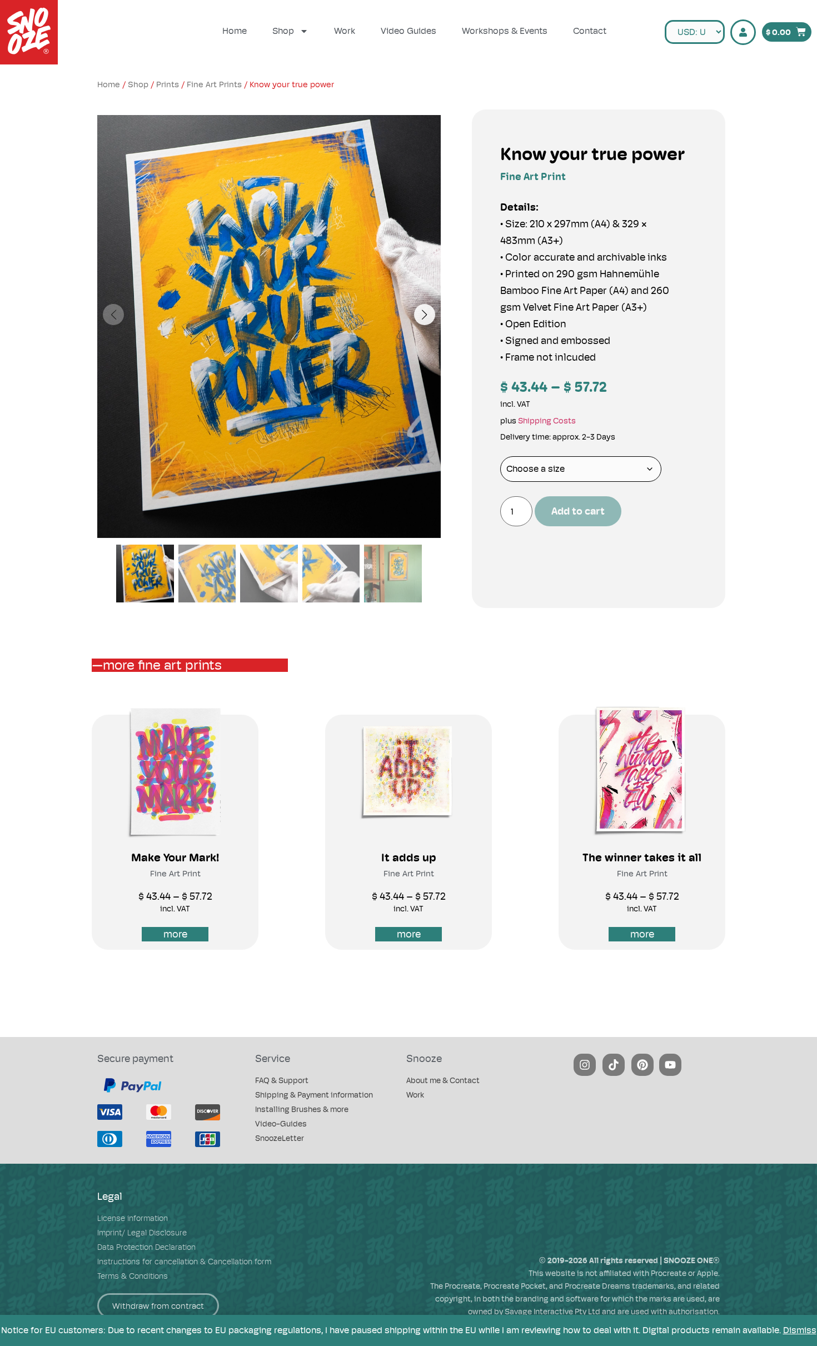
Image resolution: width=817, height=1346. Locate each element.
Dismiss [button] (799, 1330)
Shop (283, 31)
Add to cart (578, 511)
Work (344, 31)
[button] (424, 314)
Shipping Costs (547, 420)
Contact (589, 31)
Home (234, 31)
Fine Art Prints (214, 84)
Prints (167, 84)
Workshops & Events (504, 31)
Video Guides (408, 31)
